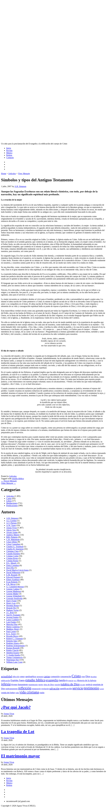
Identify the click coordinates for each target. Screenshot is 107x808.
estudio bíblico (18, 478)
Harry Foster (11, 601)
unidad (102, 689)
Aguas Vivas (11, 528)
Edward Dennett (13, 577)
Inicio (8, 148)
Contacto (10, 157)
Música (9, 153)
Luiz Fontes (11, 622)
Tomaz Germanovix (14, 657)
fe (67, 680)
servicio (77, 688)
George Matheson (13, 591)
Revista (9, 150)
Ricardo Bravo (12, 636)
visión (41, 692)
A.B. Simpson (20, 186)
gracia (70, 680)
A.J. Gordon (11, 520)
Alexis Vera (11, 530)
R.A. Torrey (11, 634)
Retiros (9, 155)
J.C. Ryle (10, 612)
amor (22, 676)
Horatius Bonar (12, 605)
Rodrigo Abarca (12, 643)
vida (17, 693)
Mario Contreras (13, 627)
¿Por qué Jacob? (16, 707)
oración (57, 685)
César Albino (11, 542)
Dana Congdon (12, 565)
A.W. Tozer (11, 525)
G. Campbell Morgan (15, 587)
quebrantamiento (11, 689)
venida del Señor (8, 693)
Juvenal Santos (12, 617)
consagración (65, 676)
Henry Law (11, 603)
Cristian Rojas (12, 558)
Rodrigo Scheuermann (15, 645)
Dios (87, 676)
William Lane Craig (14, 662)
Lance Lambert (12, 620)
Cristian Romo (12, 561)
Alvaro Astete (12, 532)
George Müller (12, 594)
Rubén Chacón (12, 650)
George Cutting (12, 589)
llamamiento (23, 684)
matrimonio (33, 685)
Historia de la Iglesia (86, 680)
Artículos (12, 173)
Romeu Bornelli (12, 648)
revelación (45, 689)
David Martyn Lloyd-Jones (17, 570)
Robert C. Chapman (14, 638)
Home (3, 173)
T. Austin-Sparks (13, 655)
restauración (36, 689)
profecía (89, 684)
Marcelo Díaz (11, 624)
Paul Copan (11, 631)
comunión (55, 676)
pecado (82, 685)
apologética (30, 676)
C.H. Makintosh (13, 539)
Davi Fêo (10, 568)
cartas (47, 676)
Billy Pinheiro (12, 537)
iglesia (6, 684)
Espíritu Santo (18, 680)
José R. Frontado (13, 615)
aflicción (16, 676)
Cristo (76, 676)
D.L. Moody (11, 563)
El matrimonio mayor (20, 755)
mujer (40, 685)
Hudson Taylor (12, 610)
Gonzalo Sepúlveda (14, 598)
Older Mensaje (8, 483)
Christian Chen (12, 551)
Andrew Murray (13, 535)
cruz (83, 676)
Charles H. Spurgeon (15, 549)
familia (62, 680)
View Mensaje (24, 173)
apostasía (40, 677)
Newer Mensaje (9, 481)
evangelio (52, 680)
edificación (5, 680)
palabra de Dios (70, 684)
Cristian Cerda (12, 556)
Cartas (8, 498)
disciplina (94, 677)
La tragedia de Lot (17, 731)
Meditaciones (11, 503)
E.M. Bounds (11, 575)
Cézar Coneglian (13, 544)
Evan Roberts (11, 582)
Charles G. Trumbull (14, 546)
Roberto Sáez (11, 641)
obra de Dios (49, 685)
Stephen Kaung (12, 653)
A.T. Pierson (11, 523)
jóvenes (14, 684)
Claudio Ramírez (13, 554)
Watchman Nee (12, 660)
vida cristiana (29, 692)
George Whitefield (14, 596)
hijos (75, 680)
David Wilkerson (13, 572)
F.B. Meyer (11, 584)
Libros (9, 501)
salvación (54, 688)
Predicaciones (12, 505)
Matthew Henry (12, 629)
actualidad (6, 676)
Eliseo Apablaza (13, 579)
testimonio (91, 688)
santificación (66, 688)
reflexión (24, 688)
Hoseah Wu (11, 608)
